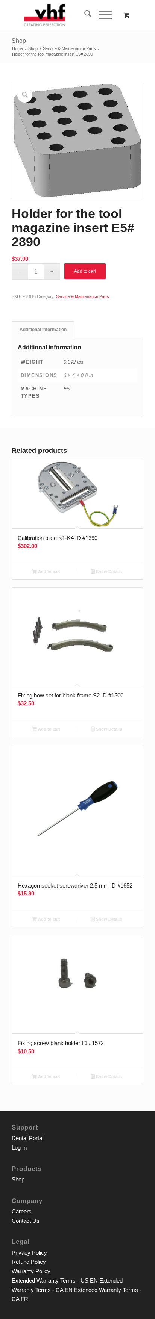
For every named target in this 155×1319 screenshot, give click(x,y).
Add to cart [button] (48, 571)
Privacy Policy (29, 1252)
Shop (19, 41)
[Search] (84, 15)
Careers (22, 1211)
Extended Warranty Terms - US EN (55, 1280)
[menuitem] (84, 15)
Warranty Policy (31, 1271)
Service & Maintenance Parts (82, 296)
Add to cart (85, 271)
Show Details (108, 571)
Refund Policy (29, 1261)
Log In (19, 1147)
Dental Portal (27, 1138)
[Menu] (101, 15)
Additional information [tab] (43, 329)
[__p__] (64, 15)
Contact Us (26, 1221)
